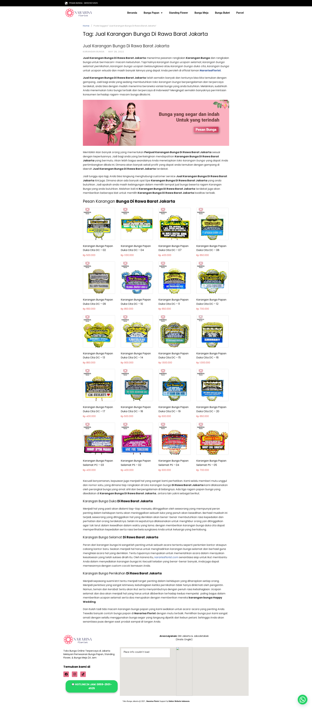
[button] (302, 699)
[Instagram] (74, 674)
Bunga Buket (222, 12)
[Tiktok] (83, 674)
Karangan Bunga (93, 51)
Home (86, 25)
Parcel (240, 12)
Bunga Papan (151, 12)
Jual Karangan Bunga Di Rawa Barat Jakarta (126, 46)
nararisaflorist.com (166, 557)
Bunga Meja (201, 12)
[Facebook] (66, 674)
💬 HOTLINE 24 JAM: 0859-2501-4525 (92, 686)
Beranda (132, 12)
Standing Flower (178, 12)
